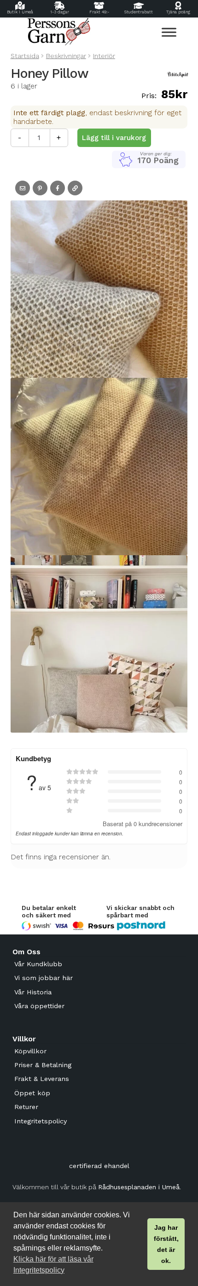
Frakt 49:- (99, 12)
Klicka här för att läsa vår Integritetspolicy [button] (53, 1264)
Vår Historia (33, 992)
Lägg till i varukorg (114, 138)
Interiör (104, 55)
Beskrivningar (66, 55)
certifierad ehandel (99, 1165)
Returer (26, 1106)
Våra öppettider (39, 1006)
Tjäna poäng (178, 12)
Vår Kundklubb (38, 964)
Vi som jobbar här (43, 977)
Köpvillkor (30, 1051)
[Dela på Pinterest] (40, 188)
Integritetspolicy (40, 1121)
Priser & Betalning (42, 1065)
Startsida (25, 55)
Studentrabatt (138, 12)
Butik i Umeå (20, 12)
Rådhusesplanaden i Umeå (139, 1187)
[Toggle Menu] (169, 32)
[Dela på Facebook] (57, 188)
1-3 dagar (59, 12)
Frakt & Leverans (41, 1078)
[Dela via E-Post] (22, 188)
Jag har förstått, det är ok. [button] (166, 1244)
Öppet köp (32, 1093)
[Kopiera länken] (75, 188)
